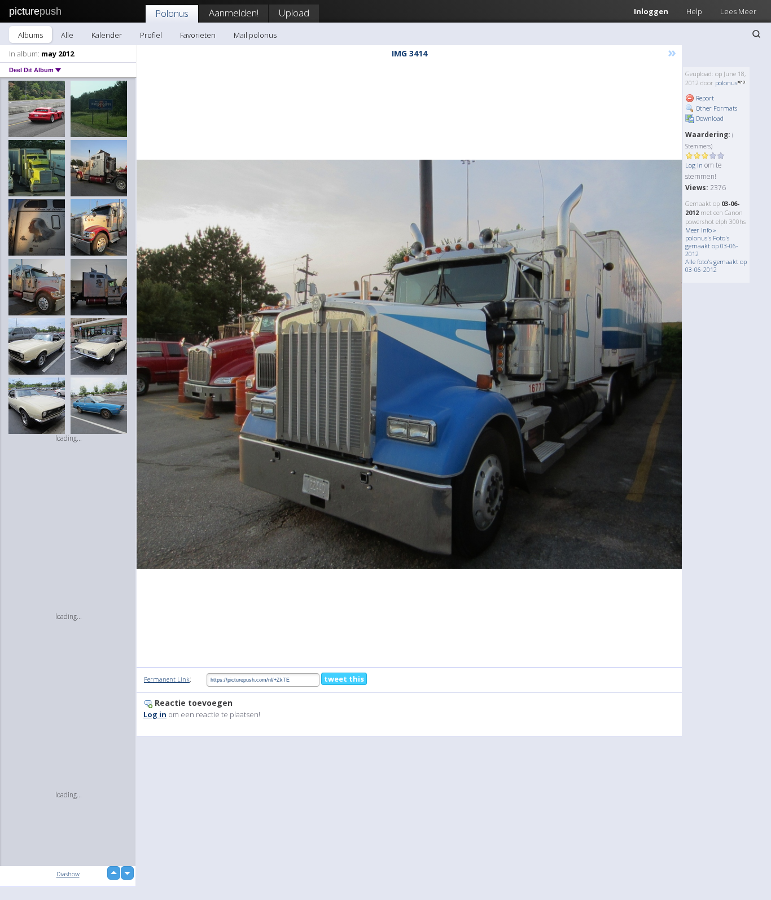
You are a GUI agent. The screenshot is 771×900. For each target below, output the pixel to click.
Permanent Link (167, 679)
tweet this (344, 679)
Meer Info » (700, 230)
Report (704, 98)
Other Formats (715, 108)
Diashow (68, 874)
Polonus (172, 13)
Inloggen (651, 11)
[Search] (756, 34)
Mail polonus (255, 35)
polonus (726, 82)
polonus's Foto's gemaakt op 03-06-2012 (711, 246)
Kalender (106, 35)
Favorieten (198, 35)
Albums (30, 35)
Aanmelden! (234, 12)
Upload (294, 12)
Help (694, 11)
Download (709, 118)
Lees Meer (738, 11)
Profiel (151, 35)
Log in (694, 165)
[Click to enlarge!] (409, 364)
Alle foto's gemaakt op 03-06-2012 (716, 265)
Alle (67, 35)
